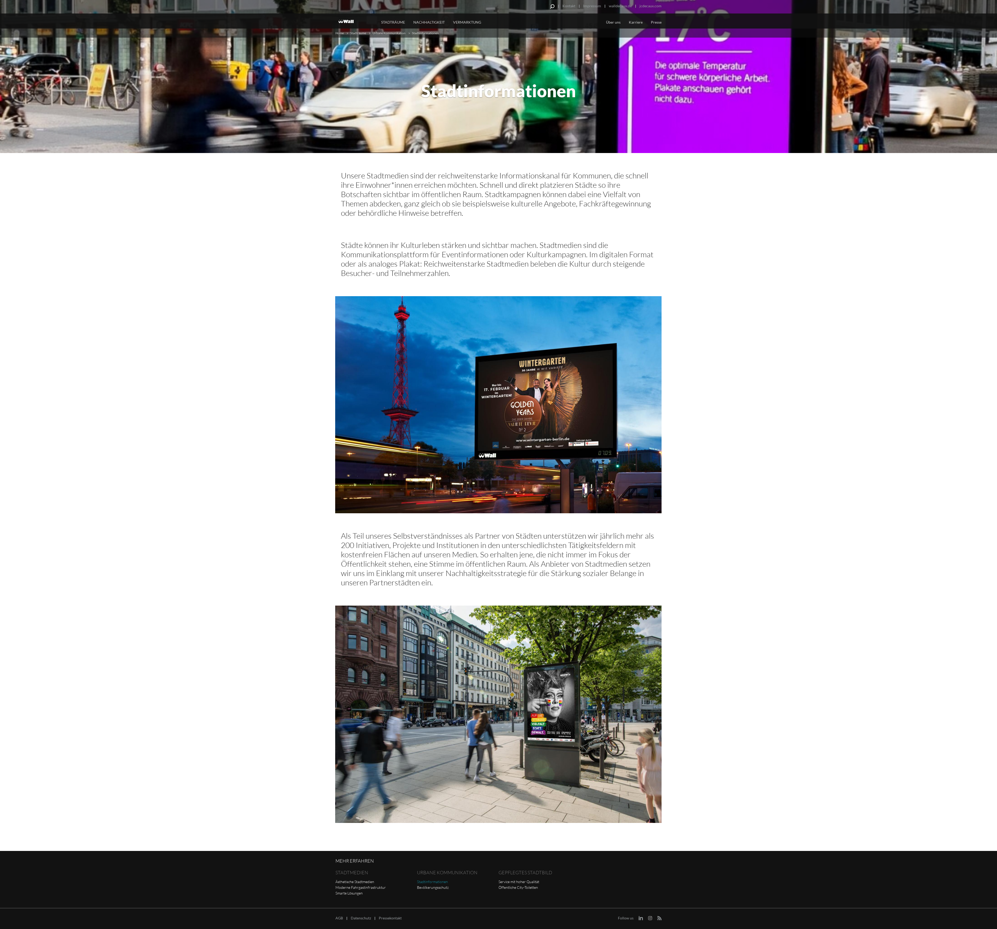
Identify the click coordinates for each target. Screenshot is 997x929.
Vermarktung (467, 22)
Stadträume (393, 22)
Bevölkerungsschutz (433, 887)
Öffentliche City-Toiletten (518, 887)
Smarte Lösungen (349, 893)
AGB (339, 918)
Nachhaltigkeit (429, 22)
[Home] (354, 21)
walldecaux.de (620, 6)
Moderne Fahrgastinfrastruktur (360, 887)
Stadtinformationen (432, 881)
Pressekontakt (390, 918)
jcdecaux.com (650, 6)
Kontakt (568, 6)
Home (339, 33)
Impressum (592, 6)
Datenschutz (361, 918)
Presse (656, 22)
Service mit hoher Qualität (518, 881)
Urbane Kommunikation (389, 33)
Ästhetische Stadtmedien (354, 881)
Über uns (613, 22)
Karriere (636, 22)
